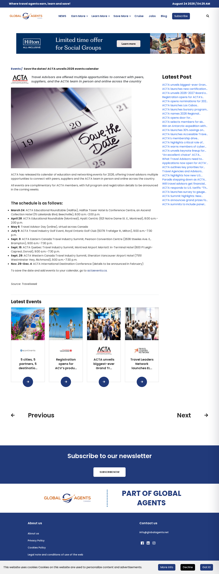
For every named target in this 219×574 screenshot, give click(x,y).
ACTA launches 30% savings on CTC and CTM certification (182, 130)
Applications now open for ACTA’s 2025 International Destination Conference (185, 163)
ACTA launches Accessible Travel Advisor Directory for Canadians (184, 134)
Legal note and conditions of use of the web (55, 554)
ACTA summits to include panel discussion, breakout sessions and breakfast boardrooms (184, 204)
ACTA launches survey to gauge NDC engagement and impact (183, 192)
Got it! (206, 567)
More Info (166, 567)
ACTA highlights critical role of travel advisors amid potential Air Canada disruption (184, 142)
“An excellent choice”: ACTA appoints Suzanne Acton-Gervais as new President (184, 155)
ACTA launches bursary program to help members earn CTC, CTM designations (184, 109)
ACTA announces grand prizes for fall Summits (184, 200)
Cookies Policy (37, 547)
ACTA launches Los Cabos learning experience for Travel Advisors (182, 105)
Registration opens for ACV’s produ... (66, 363)
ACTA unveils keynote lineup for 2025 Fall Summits (183, 151)
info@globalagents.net (154, 532)
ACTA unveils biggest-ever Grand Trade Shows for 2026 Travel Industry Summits (184, 85)
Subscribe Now (109, 472)
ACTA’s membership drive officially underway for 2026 (180, 138)
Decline (188, 567)
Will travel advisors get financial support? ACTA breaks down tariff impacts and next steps (183, 184)
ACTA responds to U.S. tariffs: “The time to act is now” (185, 188)
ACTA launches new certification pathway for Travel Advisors (184, 89)
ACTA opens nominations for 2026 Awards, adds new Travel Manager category (185, 101)
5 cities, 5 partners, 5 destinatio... (28, 363)
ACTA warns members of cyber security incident (183, 147)
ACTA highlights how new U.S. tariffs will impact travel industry (184, 175)
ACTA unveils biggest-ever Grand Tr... (103, 363)
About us (33, 533)
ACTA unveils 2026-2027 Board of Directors (184, 93)
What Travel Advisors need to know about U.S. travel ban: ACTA (184, 159)
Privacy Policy (36, 540)
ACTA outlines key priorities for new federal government (182, 167)
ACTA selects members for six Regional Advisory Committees (182, 122)
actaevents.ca (97, 270)
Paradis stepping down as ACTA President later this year (183, 180)
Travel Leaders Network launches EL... (141, 363)
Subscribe (181, 16)
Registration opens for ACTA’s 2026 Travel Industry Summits (182, 97)
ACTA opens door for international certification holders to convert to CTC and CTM (184, 118)
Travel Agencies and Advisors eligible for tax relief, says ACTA (183, 171)
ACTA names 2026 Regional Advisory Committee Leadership (183, 114)
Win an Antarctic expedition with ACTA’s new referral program (184, 126)
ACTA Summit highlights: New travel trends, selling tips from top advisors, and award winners (185, 196)
